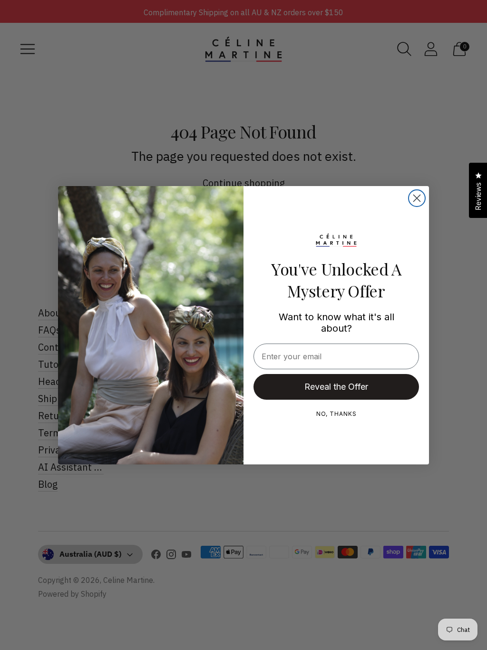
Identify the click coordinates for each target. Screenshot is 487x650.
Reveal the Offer (336, 387)
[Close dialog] (417, 198)
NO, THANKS (336, 413)
